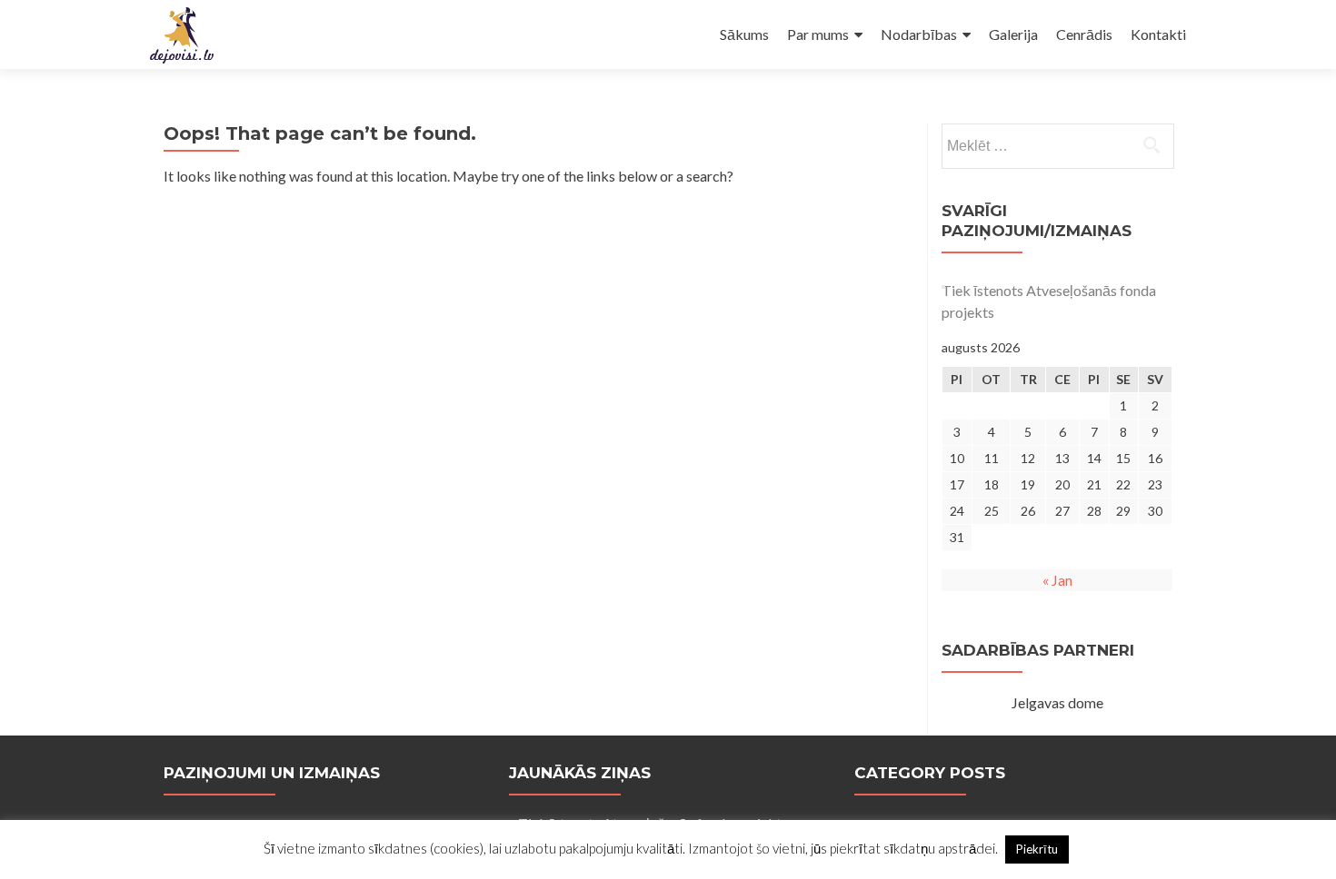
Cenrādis (1084, 34)
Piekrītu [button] (1037, 849)
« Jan (1057, 579)
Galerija (1013, 34)
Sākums (744, 34)
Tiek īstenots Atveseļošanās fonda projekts (1049, 301)
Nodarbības (919, 34)
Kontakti (1158, 34)
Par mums (818, 34)
